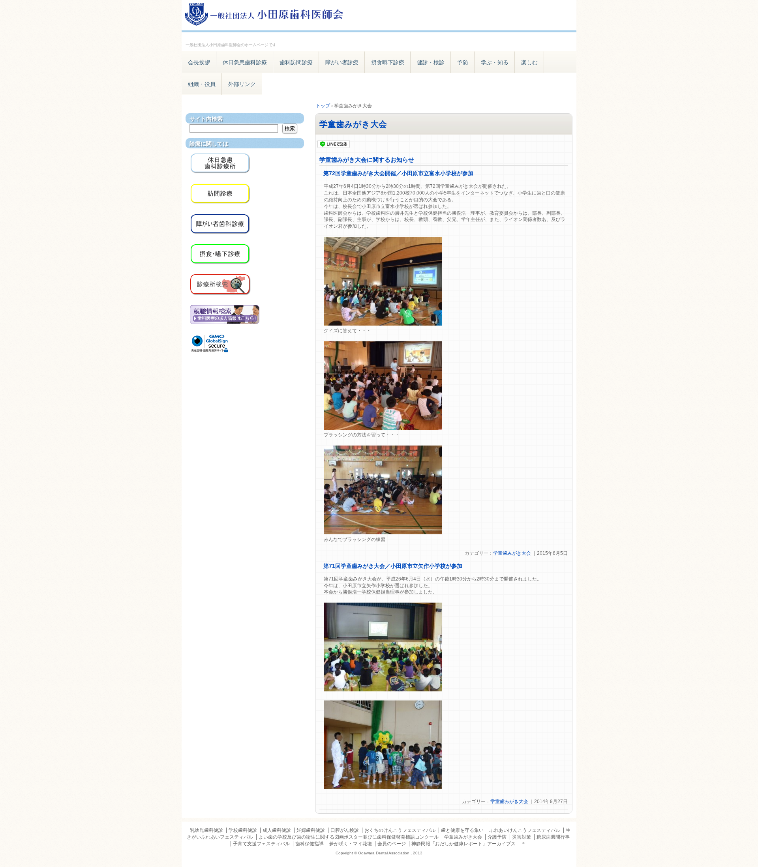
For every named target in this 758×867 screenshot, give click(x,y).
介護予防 (497, 837)
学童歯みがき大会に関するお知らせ (366, 159)
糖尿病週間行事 (553, 837)
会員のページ (391, 843)
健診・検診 (431, 62)
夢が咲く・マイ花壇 (350, 843)
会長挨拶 (199, 62)
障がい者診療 (341, 62)
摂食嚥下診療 (387, 62)
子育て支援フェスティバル (261, 843)
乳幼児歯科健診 (206, 830)
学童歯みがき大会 (353, 124)
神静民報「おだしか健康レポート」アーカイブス (463, 843)
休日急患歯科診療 (245, 62)
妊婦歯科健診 (310, 830)
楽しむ (529, 62)
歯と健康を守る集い (462, 830)
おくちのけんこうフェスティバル (399, 830)
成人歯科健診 (277, 830)
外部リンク (242, 84)
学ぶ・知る (494, 62)
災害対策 (521, 837)
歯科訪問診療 (296, 62)
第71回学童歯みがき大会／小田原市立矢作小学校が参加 (392, 566)
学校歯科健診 (243, 830)
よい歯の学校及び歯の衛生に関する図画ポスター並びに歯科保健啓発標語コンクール (349, 837)
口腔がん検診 (344, 830)
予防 (462, 62)
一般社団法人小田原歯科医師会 (272, 15)
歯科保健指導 (309, 843)
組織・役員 (202, 84)
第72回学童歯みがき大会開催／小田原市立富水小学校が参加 (398, 173)
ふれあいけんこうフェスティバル (524, 830)
